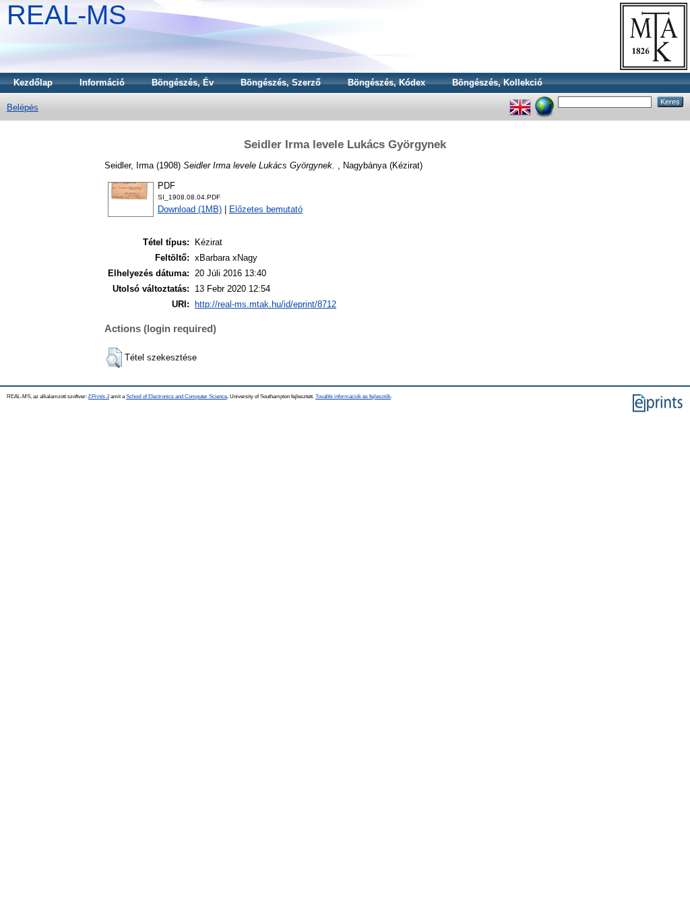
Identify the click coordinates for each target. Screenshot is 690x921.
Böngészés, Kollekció (497, 82)
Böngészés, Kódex (386, 82)
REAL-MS (67, 15)
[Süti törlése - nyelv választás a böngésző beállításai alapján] (544, 101)
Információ (102, 82)
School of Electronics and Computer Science (176, 396)
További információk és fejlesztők (353, 396)
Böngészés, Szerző (281, 82)
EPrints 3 (98, 396)
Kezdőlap (33, 82)
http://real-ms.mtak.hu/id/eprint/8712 (265, 304)
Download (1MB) (190, 209)
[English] (520, 101)
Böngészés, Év (183, 82)
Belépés (22, 107)
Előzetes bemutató (266, 209)
